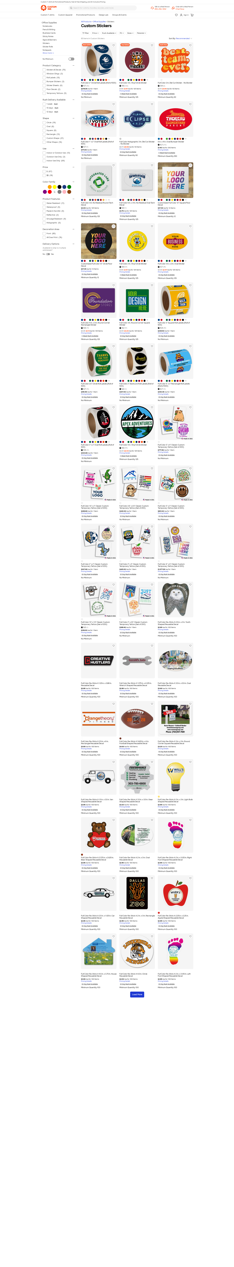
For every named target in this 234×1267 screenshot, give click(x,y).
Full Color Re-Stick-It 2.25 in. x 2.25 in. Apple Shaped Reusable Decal (173, 917)
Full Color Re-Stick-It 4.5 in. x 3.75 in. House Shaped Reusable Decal (99, 975)
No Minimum (48, 59)
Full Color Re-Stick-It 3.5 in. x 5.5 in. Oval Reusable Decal (174, 684)
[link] (48, 8)
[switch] (71, 59)
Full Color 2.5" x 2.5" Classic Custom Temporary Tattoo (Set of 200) (134, 507)
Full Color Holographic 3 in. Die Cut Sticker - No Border (137, 143)
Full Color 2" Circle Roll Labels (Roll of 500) (98, 83)
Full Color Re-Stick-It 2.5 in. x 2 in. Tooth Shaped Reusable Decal (174, 623)
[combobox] (102, 7)
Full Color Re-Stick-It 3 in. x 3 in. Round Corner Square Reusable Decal (174, 742)
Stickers (46, 43)
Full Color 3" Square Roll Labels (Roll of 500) (174, 324)
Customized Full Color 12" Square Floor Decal (174, 204)
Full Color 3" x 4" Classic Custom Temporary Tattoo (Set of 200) (171, 446)
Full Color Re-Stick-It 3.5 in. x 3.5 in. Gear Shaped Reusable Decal (136, 800)
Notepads (47, 50)
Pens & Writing (49, 29)
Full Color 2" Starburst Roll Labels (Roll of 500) (136, 385)
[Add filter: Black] (59, 187)
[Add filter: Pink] (64, 192)
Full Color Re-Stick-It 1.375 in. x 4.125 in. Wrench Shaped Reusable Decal (135, 684)
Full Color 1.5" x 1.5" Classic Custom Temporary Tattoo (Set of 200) (95, 623)
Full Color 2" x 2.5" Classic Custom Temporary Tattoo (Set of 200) (133, 623)
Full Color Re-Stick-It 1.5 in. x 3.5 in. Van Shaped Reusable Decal (97, 800)
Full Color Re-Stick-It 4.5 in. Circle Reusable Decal (133, 975)
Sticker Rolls (48, 47)
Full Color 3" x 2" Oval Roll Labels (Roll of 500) (97, 446)
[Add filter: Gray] (59, 192)
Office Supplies (99, 22)
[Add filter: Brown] (69, 192)
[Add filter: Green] (69, 187)
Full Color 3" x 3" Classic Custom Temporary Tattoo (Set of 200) (171, 507)
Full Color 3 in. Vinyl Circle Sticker (133, 83)
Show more (47, 53)
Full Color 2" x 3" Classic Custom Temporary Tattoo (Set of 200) (132, 565)
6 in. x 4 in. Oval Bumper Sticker (171, 142)
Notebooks (47, 26)
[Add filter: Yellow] (55, 187)
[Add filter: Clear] (55, 192)
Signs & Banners (50, 40)
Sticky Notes (48, 36)
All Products (86, 22)
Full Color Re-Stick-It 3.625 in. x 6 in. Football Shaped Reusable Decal (134, 742)
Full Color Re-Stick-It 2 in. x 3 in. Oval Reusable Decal (134, 858)
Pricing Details (86, 91)
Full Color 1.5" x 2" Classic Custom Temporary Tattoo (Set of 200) (95, 507)
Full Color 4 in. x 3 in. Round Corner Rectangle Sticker (95, 324)
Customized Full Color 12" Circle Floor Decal (96, 265)
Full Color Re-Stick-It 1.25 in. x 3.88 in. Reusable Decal (96, 684)
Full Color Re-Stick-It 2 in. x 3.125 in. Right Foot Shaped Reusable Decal (175, 858)
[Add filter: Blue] (64, 187)
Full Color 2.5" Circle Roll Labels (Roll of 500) (97, 385)
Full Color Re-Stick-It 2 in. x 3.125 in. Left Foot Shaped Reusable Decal (174, 975)
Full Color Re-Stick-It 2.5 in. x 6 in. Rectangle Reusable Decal (94, 742)
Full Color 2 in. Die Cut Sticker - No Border (175, 83)
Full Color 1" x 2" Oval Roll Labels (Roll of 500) (97, 143)
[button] (184, 9)
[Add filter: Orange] (50, 187)
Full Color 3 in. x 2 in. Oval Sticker (171, 264)
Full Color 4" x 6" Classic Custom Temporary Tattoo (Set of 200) (171, 565)
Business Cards (49, 33)
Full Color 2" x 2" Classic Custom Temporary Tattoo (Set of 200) (94, 565)
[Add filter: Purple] (45, 192)
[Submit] (71, 7)
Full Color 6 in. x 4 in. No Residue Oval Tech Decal (137, 204)
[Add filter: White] (45, 187)
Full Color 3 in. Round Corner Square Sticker (134, 324)
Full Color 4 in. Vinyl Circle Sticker (133, 445)
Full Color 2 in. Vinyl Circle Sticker (133, 264)
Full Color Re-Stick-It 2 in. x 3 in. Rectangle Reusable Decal (137, 917)
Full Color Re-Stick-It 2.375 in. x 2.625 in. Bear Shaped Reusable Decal (97, 858)
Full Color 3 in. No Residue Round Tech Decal (97, 204)
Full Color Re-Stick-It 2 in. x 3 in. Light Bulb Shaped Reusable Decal (175, 800)
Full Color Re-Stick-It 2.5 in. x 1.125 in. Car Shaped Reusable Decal (98, 917)
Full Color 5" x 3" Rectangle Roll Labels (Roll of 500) (174, 385)
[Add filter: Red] (50, 192)
